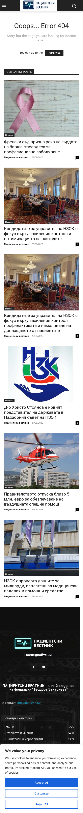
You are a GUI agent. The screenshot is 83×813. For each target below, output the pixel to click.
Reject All (41, 804)
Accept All (41, 782)
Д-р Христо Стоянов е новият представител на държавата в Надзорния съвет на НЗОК (33, 412)
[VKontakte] (43, 667)
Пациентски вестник (16, 157)
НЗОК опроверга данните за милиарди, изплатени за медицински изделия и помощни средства (41, 586)
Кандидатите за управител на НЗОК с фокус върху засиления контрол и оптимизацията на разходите (41, 233)
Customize (41, 793)
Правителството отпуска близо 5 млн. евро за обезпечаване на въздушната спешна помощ (36, 499)
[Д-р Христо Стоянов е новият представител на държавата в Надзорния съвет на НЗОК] (41, 374)
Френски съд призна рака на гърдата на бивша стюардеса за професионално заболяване (40, 146)
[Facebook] (33, 667)
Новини (9, 135)
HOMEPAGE (54, 52)
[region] (41, 778)
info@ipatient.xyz (29, 703)
